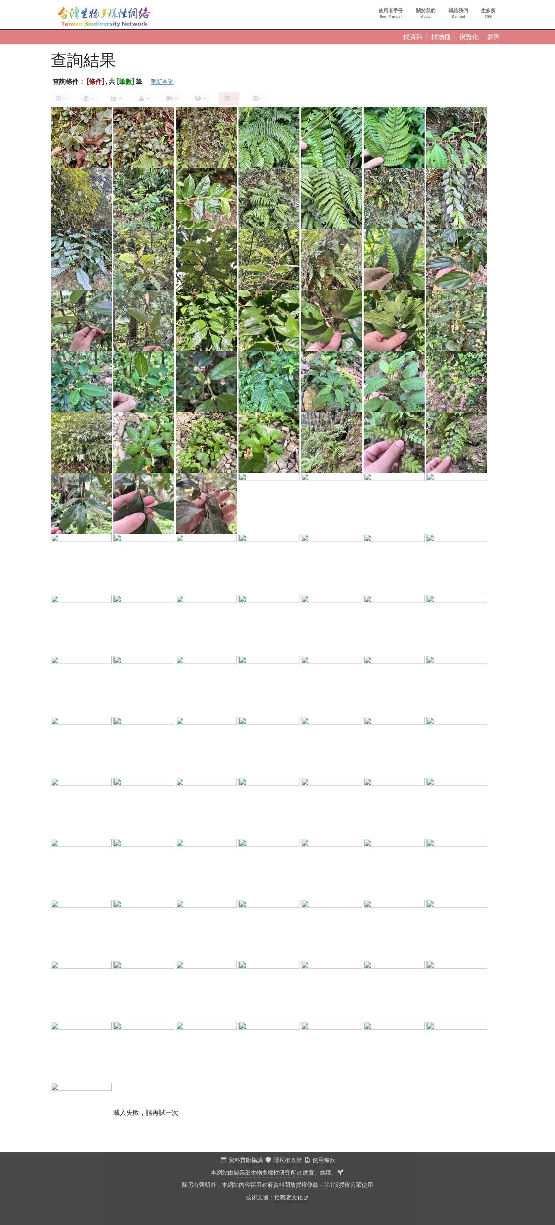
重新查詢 (162, 81)
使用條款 (323, 1160)
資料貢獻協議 (246, 1160)
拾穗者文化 (288, 1197)
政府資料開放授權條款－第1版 (300, 1184)
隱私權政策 (287, 1160)
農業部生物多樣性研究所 (265, 1172)
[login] (340, 1172)
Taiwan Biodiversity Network (104, 17)
